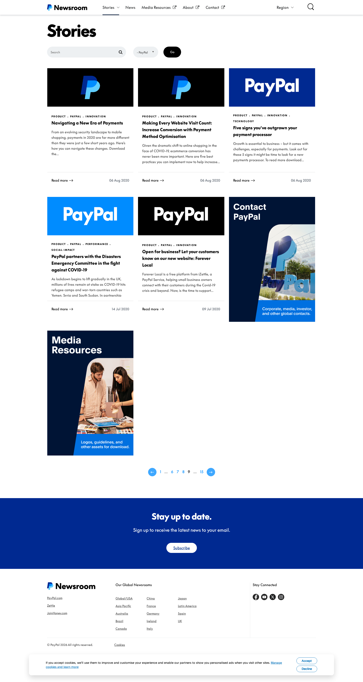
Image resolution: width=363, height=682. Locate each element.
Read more (59, 180)
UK (180, 621)
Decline (307, 668)
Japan (182, 598)
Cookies (119, 645)
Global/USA (124, 598)
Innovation (95, 116)
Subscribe (181, 548)
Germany (153, 613)
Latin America (187, 606)
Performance (96, 244)
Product (58, 116)
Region (283, 7)
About (188, 7)
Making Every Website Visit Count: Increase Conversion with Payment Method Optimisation (177, 129)
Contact (212, 7)
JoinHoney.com (57, 613)
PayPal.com (54, 598)
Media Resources (156, 7)
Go (172, 52)
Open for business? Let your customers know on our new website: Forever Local (180, 258)
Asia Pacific (123, 606)
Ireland (152, 621)
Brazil (119, 621)
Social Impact (63, 250)
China (151, 598)
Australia (122, 613)
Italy (150, 628)
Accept (307, 660)
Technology (243, 121)
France (151, 606)
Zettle (51, 605)
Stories (108, 7)
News (130, 7)
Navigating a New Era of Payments (87, 122)
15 (201, 471)
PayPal (75, 116)
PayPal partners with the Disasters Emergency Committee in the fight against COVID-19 (86, 263)
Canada (121, 628)
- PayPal (142, 52)
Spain (182, 613)
